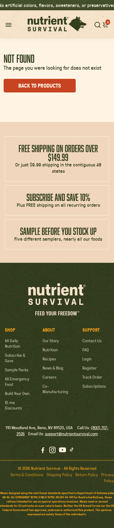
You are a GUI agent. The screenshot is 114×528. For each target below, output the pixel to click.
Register (89, 368)
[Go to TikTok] (72, 451)
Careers (49, 377)
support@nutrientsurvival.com (71, 433)
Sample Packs (16, 370)
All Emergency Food (17, 381)
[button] (105, 24)
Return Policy (86, 474)
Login (87, 359)
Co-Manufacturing (55, 388)
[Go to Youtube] (62, 451)
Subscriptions (94, 386)
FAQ (85, 350)
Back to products (39, 85)
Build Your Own (17, 393)
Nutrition (50, 350)
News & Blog (53, 368)
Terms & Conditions (26, 474)
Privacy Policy (107, 477)
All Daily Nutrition (12, 343)
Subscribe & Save (15, 358)
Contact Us (92, 340)
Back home (32, 100)
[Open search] (97, 24)
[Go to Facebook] (43, 451)
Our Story (51, 340)
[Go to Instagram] (52, 451)
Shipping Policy (59, 474)
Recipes (49, 359)
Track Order (92, 377)
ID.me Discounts (13, 405)
